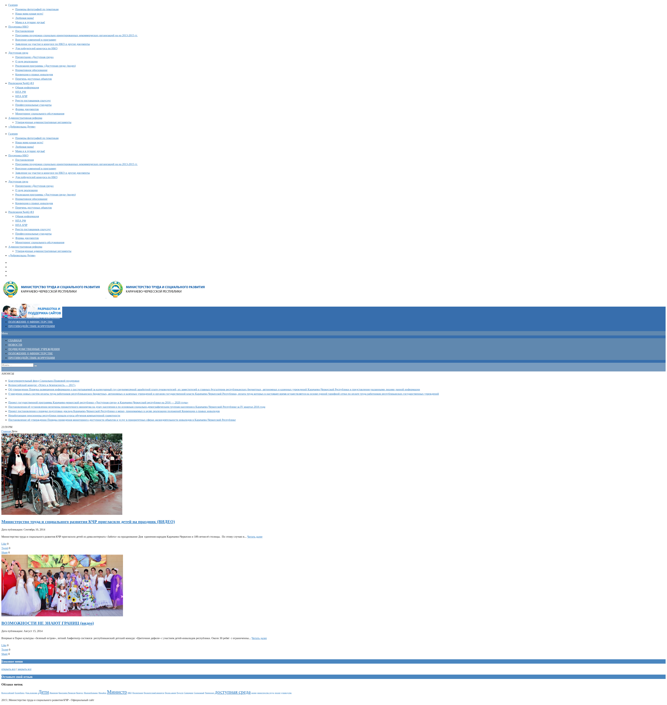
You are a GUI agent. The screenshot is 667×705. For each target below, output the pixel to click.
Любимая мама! (24, 18)
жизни (254, 693)
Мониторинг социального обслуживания (39, 113)
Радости (180, 693)
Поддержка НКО (18, 26)
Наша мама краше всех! (29, 13)
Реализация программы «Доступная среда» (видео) (45, 65)
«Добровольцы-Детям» (22, 126)
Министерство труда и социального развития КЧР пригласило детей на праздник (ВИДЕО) (88, 521)
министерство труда (265, 693)
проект (278, 693)
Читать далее (254, 536)
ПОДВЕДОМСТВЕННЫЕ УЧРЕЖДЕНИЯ (34, 317)
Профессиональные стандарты (33, 104)
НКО (130, 693)
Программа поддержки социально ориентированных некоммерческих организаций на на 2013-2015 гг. (76, 35)
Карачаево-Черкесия (67, 693)
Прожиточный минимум (154, 693)
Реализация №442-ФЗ (21, 83)
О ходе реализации (26, 61)
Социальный (199, 693)
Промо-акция (170, 693)
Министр (117, 692)
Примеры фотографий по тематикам (37, 9)
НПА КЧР (21, 96)
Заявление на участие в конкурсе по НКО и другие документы (52, 44)
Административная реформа (25, 117)
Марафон (102, 693)
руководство (286, 693)
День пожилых (31, 693)
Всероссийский (7, 693)
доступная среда (233, 692)
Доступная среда (18, 52)
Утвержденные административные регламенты (43, 122)
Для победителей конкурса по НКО (36, 48)
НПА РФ (20, 91)
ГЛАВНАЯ (15, 308)
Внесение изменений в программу (35, 39)
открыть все (8, 669)
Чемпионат (209, 693)
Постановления (24, 31)
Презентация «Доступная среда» (34, 57)
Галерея (13, 4)
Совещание (188, 693)
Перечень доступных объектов (33, 78)
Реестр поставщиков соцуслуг (33, 100)
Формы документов (27, 109)
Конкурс (79, 693)
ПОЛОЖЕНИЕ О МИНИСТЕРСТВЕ (30, 321)
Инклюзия (54, 693)
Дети (43, 692)
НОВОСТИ (15, 313)
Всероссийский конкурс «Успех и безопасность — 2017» (42, 385)
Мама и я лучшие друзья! (30, 22)
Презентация (137, 693)
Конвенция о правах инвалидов (34, 74)
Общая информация (27, 87)
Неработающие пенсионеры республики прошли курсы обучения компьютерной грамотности (64, 415)
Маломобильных (91, 693)
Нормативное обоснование (31, 70)
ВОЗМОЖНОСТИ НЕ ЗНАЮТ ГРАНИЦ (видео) (47, 623)
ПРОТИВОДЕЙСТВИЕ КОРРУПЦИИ (31, 326)
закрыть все (24, 669)
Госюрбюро (19, 693)
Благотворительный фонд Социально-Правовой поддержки (43, 380)
